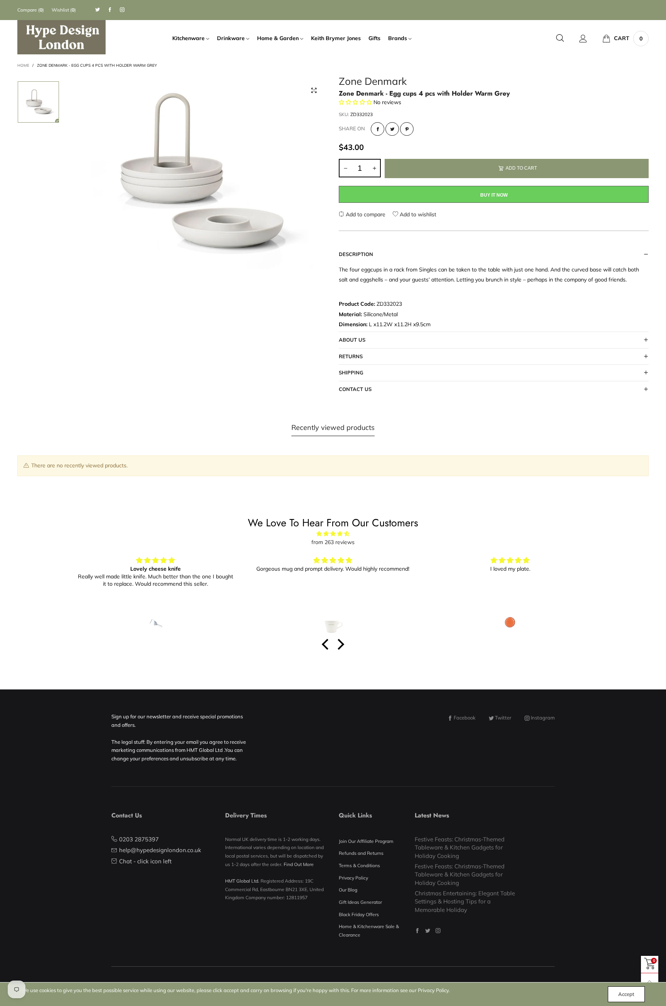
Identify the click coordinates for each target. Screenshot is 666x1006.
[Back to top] (649, 982)
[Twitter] (97, 10)
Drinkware (231, 38)
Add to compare (364, 214)
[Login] (583, 38)
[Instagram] (122, 10)
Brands (398, 38)
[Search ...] (560, 38)
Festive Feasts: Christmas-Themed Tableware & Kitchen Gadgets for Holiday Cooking (460, 847)
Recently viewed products (333, 427)
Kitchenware (189, 38)
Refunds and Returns (361, 853)
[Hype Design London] (61, 37)
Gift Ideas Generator (360, 902)
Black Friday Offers (359, 914)
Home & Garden (278, 38)
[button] (345, 168)
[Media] (313, 90)
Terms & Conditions (359, 865)
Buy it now (494, 195)
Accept (626, 994)
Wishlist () (64, 10)
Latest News (432, 815)
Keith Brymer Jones (336, 38)
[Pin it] (407, 129)
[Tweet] (392, 129)
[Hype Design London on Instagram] (438, 930)
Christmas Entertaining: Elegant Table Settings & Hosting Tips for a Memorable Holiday (465, 901)
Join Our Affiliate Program (366, 841)
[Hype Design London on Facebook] (417, 930)
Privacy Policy (353, 878)
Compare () (30, 10)
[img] (333, 533)
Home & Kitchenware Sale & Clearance (369, 930)
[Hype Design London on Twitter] (427, 930)
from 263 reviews (333, 542)
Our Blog (348, 890)
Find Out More (299, 864)
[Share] (377, 129)
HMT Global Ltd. (242, 881)
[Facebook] (110, 10)
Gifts (374, 38)
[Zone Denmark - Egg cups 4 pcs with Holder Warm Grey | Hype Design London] (199, 173)
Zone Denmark (373, 82)
